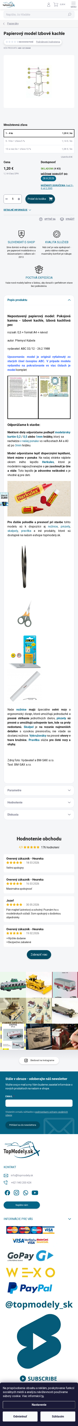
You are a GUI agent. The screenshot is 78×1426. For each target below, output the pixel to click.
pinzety (65, 526)
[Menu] (73, 4)
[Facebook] (7, 1192)
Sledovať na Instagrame (42, 1060)
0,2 (19, 436)
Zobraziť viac (39, 954)
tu (42, 1396)
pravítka (27, 531)
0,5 (25, 436)
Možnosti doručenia (57, 187)
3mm (18, 445)
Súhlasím (58, 1416)
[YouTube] (35, 1192)
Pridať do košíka (37, 198)
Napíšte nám (22, 1205)
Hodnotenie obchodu (39, 838)
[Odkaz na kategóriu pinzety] (22, 566)
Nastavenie (39, 1404)
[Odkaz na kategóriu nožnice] (24, 613)
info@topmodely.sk (22, 1175)
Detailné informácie (15, 210)
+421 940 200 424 (21, 1182)
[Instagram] (16, 1192)
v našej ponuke (29, 441)
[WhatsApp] (25, 1192)
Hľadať (69, 14)
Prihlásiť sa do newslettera (22, 1125)
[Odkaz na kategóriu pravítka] (24, 686)
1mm (39, 436)
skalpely (12, 531)
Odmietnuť (20, 1416)
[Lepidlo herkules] (39, 498)
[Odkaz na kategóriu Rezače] (24, 652)
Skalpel (29, 727)
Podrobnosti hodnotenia (48, 42)
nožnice (53, 526)
